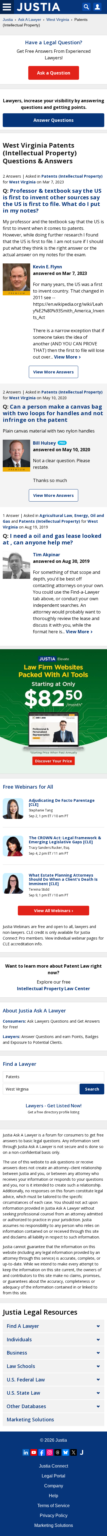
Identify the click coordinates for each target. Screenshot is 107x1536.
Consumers (14, 1021)
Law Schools (21, 1366)
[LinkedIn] (25, 1452)
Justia (8, 19)
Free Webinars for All (28, 787)
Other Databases (26, 1406)
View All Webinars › (53, 910)
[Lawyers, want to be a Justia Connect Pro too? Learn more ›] (62, 443)
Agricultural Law (56, 515)
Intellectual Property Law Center (53, 989)
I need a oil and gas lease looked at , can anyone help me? (52, 539)
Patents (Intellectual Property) (72, 176)
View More (66, 357)
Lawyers (11, 1036)
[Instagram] (49, 1452)
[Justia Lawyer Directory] (81, 1452)
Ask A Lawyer (29, 19)
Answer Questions (53, 120)
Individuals (19, 1339)
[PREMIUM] (16, 277)
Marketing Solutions (30, 1419)
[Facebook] (41, 1452)
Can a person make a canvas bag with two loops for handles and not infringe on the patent (53, 413)
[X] (73, 1452)
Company (53, 1485)
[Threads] (57, 1452)
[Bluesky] (65, 1452)
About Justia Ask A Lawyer (34, 1010)
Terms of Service (53, 1505)
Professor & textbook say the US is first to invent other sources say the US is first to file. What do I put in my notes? (52, 200)
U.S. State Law (23, 1392)
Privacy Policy (53, 1515)
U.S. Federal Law (26, 1379)
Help (53, 1495)
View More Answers (53, 372)
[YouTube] (33, 1452)
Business (17, 1352)
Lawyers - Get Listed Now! (53, 1106)
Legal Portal (53, 1476)
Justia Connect (53, 1466)
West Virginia (57, 19)
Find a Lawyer (19, 1064)
